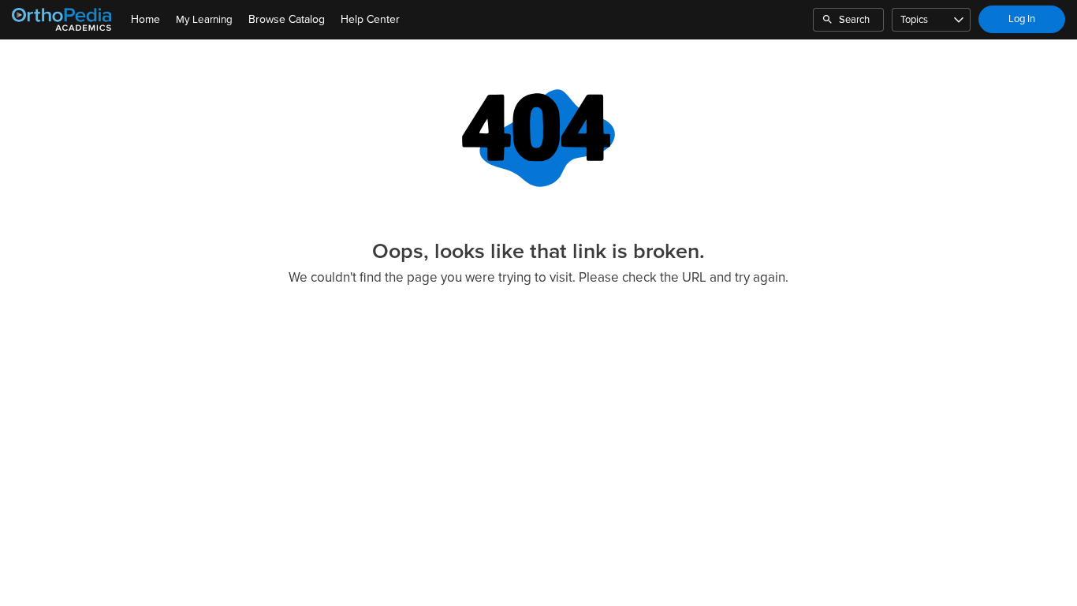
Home (145, 19)
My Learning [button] (204, 19)
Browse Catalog (286, 19)
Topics (914, 19)
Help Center (370, 19)
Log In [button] (1021, 19)
